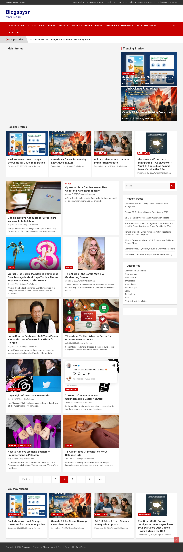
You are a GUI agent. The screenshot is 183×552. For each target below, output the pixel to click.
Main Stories (15, 48)
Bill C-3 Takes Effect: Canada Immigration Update (111, 161)
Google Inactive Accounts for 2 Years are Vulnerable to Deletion (32, 219)
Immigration (129, 74)
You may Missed (18, 488)
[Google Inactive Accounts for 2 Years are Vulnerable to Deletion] (33, 197)
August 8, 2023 (71, 194)
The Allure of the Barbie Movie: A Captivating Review (84, 275)
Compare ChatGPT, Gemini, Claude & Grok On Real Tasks (150, 249)
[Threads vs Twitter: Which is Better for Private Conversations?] (91, 316)
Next (100, 479)
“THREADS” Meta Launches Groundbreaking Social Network (83, 397)
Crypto (174, 2)
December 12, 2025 (145, 173)
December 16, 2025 (102, 166)
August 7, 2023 (14, 284)
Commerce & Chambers (146, 2)
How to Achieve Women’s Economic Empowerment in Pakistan (29, 453)
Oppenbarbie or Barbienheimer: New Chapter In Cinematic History (86, 189)
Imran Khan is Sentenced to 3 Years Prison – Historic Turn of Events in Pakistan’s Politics (33, 339)
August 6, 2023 (71, 281)
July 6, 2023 (70, 402)
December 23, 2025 (130, 83)
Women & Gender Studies (124, 2)
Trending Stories (133, 48)
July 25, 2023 (70, 343)
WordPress (81, 547)
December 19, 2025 (130, 118)
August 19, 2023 (15, 225)
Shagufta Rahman (148, 83)
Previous (26, 479)
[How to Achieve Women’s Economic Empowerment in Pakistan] (33, 431)
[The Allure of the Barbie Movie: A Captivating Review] (91, 253)
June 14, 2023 (71, 459)
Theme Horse (49, 547)
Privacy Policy (78, 2)
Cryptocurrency (131, 274)
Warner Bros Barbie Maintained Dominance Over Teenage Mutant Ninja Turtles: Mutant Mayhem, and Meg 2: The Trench (33, 277)
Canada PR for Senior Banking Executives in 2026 (148, 114)
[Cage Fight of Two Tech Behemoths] (33, 375)
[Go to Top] (176, 540)
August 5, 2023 (14, 346)
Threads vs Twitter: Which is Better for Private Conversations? (88, 338)
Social (108, 2)
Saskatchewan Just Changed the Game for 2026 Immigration (60, 39)
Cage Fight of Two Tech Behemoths (29, 395)
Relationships (163, 2)
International (130, 284)
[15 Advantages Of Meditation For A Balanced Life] (91, 431)
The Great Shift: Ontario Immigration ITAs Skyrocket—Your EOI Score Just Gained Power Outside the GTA (155, 164)
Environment (130, 277)
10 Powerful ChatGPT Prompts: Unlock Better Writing (148, 254)
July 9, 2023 (13, 399)
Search (172, 186)
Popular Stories (17, 127)
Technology (91, 2)
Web (101, 2)
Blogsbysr (18, 12)
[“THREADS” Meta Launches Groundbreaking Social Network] (91, 375)
